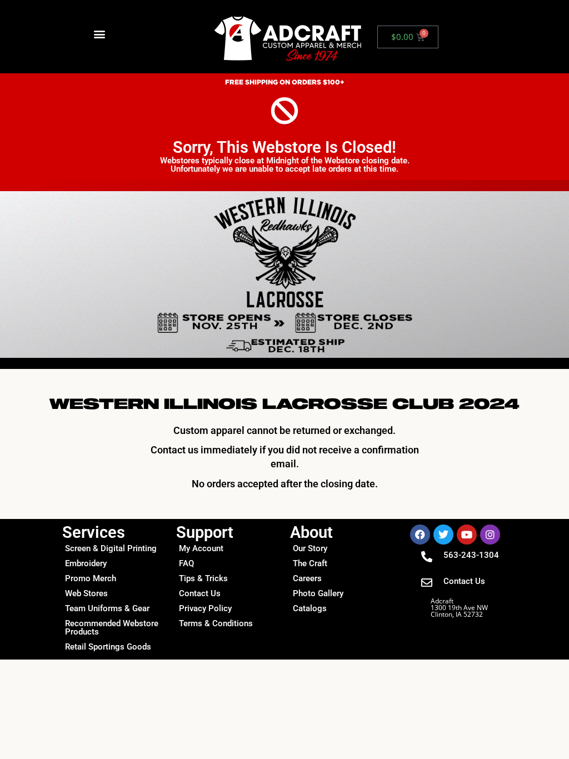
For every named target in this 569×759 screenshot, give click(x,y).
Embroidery (86, 563)
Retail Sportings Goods (108, 647)
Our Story (310, 548)
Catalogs (310, 608)
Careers (307, 578)
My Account (201, 548)
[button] (100, 34)
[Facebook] (420, 535)
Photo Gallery (318, 593)
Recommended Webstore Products (111, 627)
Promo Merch (90, 578)
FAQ (186, 563)
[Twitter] (443, 535)
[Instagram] (490, 535)
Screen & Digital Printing (111, 548)
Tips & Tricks (203, 578)
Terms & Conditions (216, 623)
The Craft (310, 563)
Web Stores (86, 593)
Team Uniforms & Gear (107, 608)
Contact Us (200, 593)
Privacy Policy (205, 608)
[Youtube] (467, 535)
